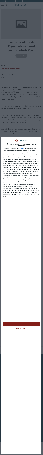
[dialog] (22, 295)
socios (22, 148)
